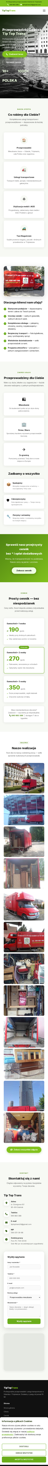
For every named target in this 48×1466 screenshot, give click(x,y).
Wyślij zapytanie (24, 1321)
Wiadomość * (12, 1303)
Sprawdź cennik (13, 62)
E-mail (9, 1283)
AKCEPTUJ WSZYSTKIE (24, 1459)
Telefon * (10, 1274)
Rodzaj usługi (12, 1293)
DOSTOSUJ (24, 1446)
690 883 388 (14, 4)
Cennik (6, 1415)
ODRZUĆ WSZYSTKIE (24, 1453)
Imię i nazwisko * (13, 1262)
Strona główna (9, 1408)
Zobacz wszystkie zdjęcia (26, 1149)
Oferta (6, 1412)
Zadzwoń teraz (16, 54)
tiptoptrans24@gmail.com (31, 4)
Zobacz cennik (24, 570)
